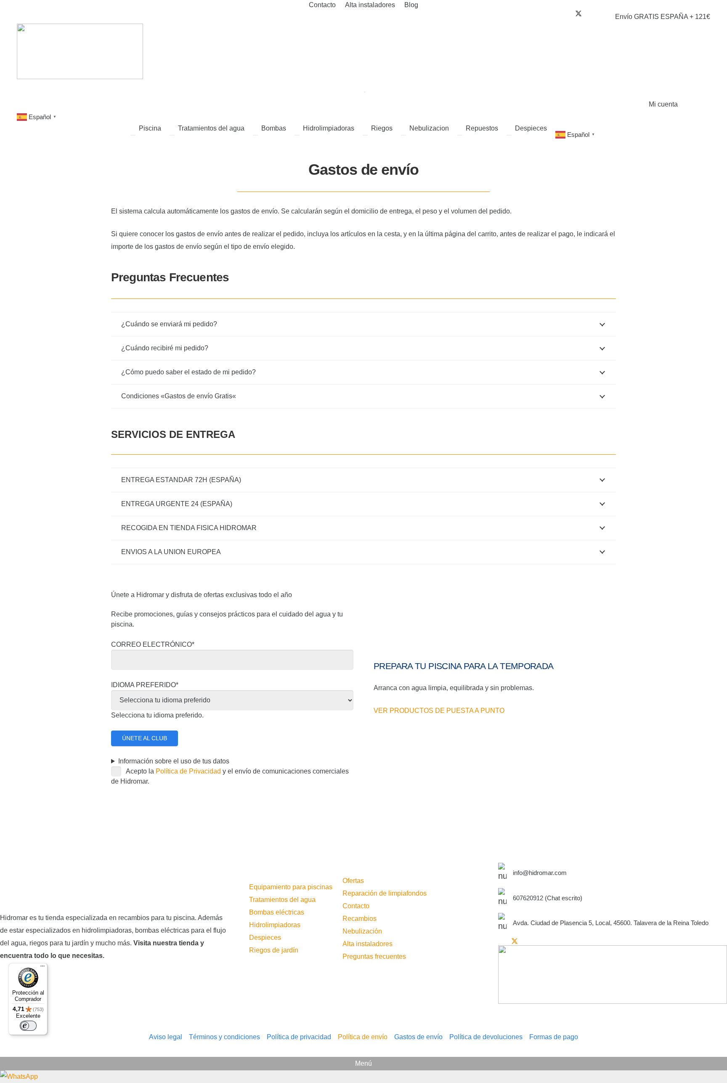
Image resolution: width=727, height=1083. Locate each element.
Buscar (348, 88)
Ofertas (353, 880)
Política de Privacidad (188, 771)
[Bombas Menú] (255, 135)
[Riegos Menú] (365, 135)
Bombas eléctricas (276, 912)
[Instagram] (590, 14)
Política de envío (362, 1036)
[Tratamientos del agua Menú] (172, 135)
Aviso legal (165, 1036)
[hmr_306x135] (80, 51)
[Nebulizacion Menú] (403, 135)
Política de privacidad (299, 1036)
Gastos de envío (418, 1036)
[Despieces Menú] (509, 135)
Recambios (359, 918)
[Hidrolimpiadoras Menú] (297, 135)
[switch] (28, 1026)
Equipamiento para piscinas (290, 887)
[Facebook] (572, 13)
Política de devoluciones (486, 1036)
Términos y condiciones (224, 1036)
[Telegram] (595, 13)
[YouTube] (584, 13)
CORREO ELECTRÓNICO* (152, 644)
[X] (578, 13)
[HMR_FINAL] (114, 884)
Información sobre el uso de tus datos (173, 761)
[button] (662, 104)
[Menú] (42, 968)
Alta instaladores (367, 943)
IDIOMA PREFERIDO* (144, 684)
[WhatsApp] (363, 1076)
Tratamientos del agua (282, 899)
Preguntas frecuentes (374, 956)
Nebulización (362, 931)
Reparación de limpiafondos (384, 893)
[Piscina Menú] (132, 135)
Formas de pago (553, 1036)
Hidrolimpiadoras (274, 924)
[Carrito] (702, 104)
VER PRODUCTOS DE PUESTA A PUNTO (439, 710)
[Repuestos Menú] (459, 135)
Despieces (265, 937)
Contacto (355, 906)
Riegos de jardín (273, 950)
